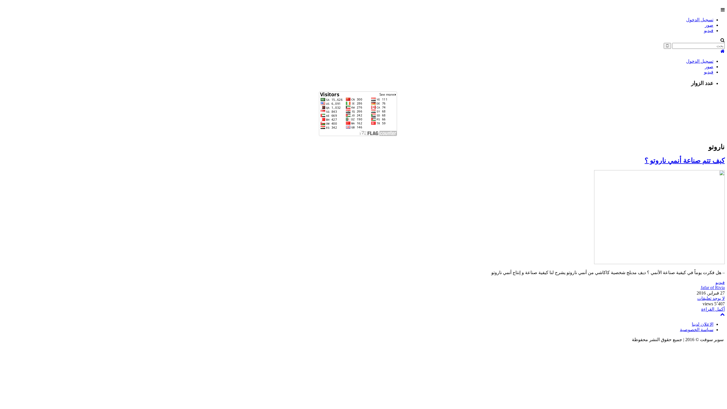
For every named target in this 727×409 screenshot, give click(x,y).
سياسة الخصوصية (696, 329)
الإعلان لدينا (702, 324)
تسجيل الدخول (699, 19)
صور (709, 25)
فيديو (708, 30)
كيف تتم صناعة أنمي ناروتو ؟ (685, 160)
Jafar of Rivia (713, 287)
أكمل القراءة (713, 309)
